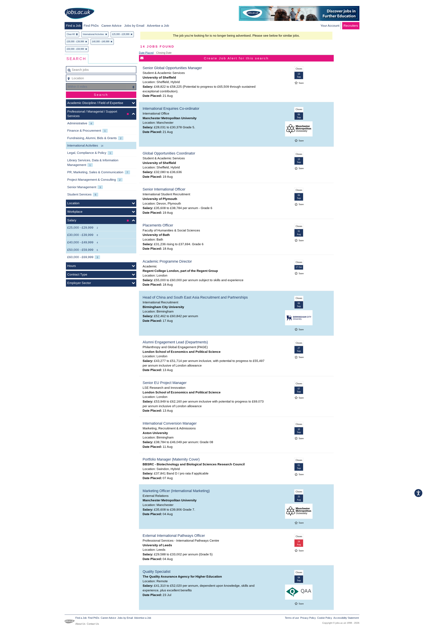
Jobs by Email (134, 25)
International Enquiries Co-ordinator (171, 108)
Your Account (329, 25)
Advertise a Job (158, 25)
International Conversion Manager (170, 423)
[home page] (79, 14)
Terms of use (292, 617)
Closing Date (164, 52)
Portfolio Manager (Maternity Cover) (171, 459)
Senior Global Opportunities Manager (172, 68)
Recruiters (351, 25)
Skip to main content (15, 3)
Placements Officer (158, 225)
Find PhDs (91, 25)
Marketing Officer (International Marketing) (176, 491)
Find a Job (73, 25)
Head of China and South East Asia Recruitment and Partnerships (195, 297)
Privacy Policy (308, 617)
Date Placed (146, 52)
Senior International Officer (164, 189)
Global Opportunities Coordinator (169, 153)
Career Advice (111, 25)
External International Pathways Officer (174, 536)
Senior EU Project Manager (164, 383)
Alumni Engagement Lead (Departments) (175, 342)
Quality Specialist (156, 571)
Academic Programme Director (167, 261)
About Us (80, 623)
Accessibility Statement (346, 617)
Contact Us (93, 623)
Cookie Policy (324, 617)
